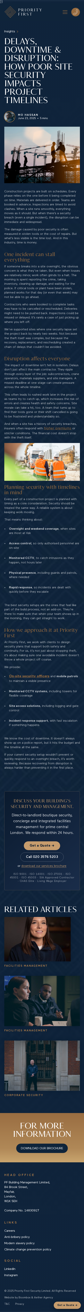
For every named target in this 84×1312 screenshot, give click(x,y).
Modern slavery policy (19, 1243)
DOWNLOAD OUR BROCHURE (42, 1148)
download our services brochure (43, 866)
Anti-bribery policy (17, 1237)
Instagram (11, 1275)
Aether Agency (43, 1297)
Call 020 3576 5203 (42, 857)
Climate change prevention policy (27, 1249)
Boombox (24, 1297)
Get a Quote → (42, 845)
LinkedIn (9, 1269)
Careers (9, 1230)
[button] (64, 12)
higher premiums (57, 428)
